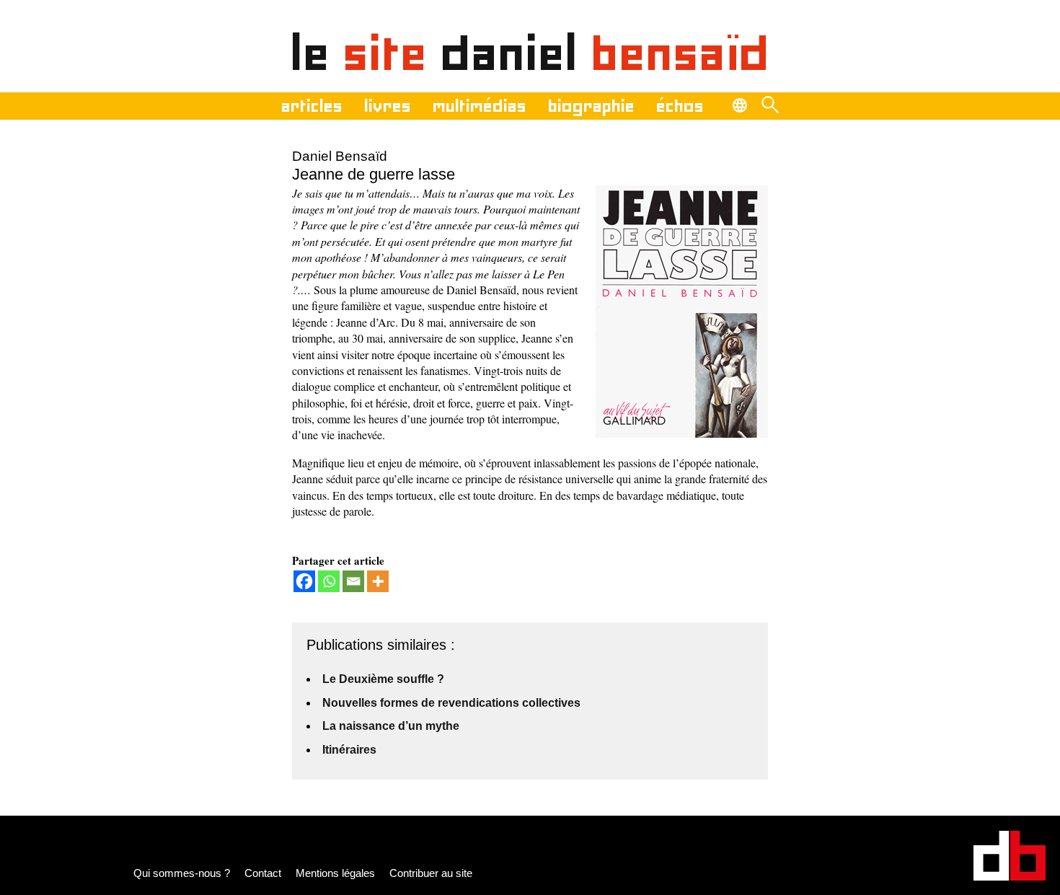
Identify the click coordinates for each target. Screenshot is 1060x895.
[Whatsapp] (329, 581)
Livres (387, 106)
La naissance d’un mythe (390, 726)
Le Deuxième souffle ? (383, 679)
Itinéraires (349, 750)
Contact (262, 873)
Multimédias (479, 106)
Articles (312, 106)
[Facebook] (304, 581)
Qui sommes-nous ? (181, 873)
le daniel (530, 53)
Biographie (591, 106)
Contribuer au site (430, 873)
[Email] (353, 581)
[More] (378, 581)
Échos (680, 106)
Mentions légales (335, 873)
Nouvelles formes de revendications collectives (451, 703)
